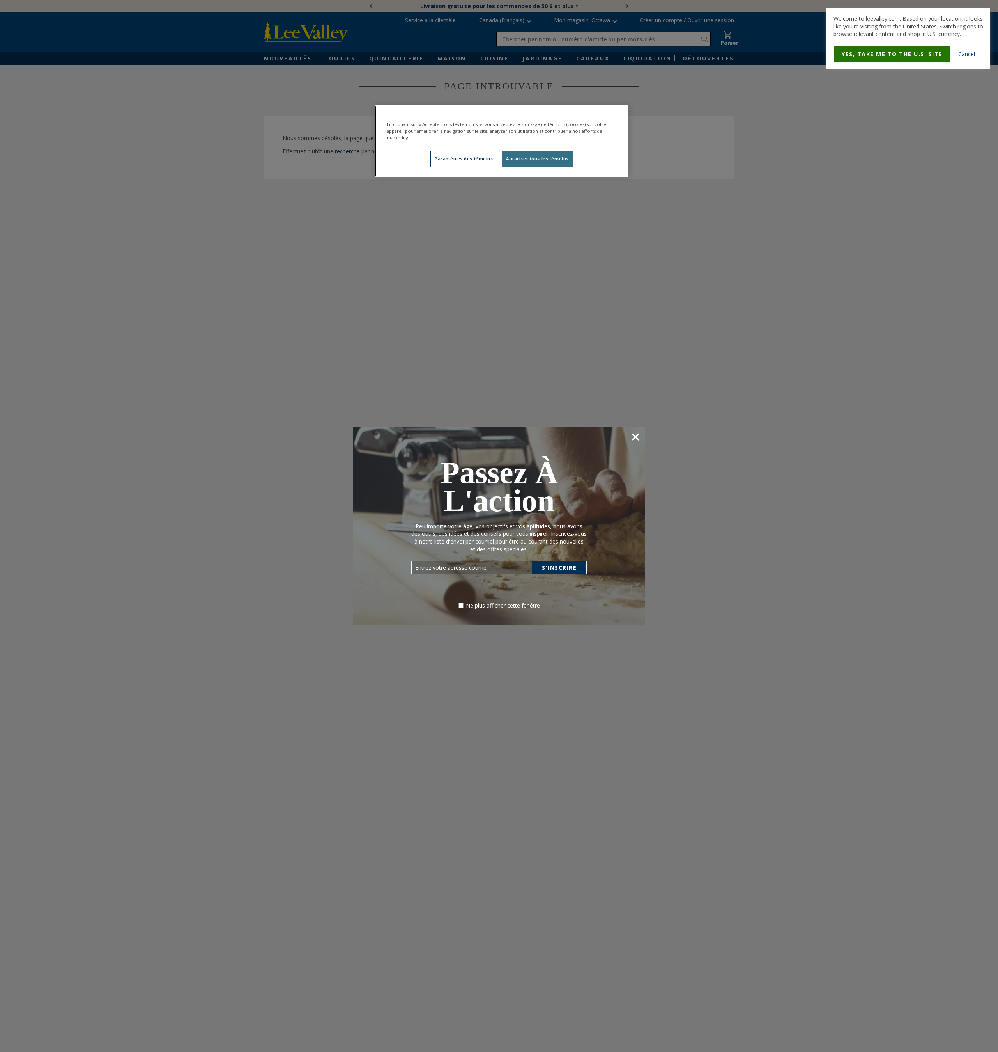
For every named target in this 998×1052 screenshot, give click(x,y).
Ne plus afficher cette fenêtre (503, 605)
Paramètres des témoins (464, 159)
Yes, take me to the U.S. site (892, 54)
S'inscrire (559, 567)
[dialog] (908, 38)
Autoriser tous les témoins (537, 159)
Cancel (966, 54)
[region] (501, 141)
